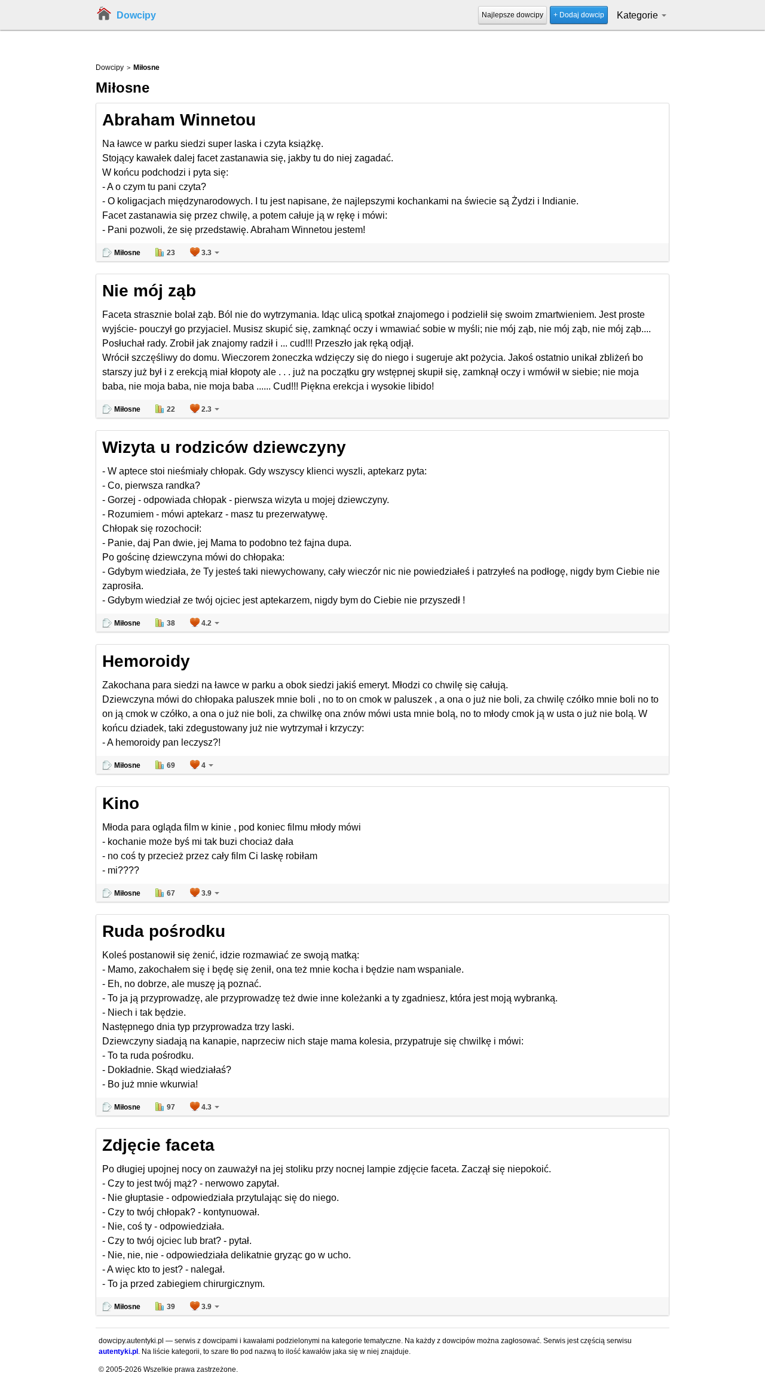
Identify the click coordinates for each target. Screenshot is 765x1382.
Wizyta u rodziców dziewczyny (224, 447)
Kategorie (638, 15)
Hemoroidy (146, 661)
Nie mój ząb (149, 290)
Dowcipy (136, 15)
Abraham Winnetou (179, 120)
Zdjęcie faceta (158, 1145)
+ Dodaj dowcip (578, 15)
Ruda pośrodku (163, 931)
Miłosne (127, 253)
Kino (120, 803)
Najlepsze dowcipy (512, 15)
